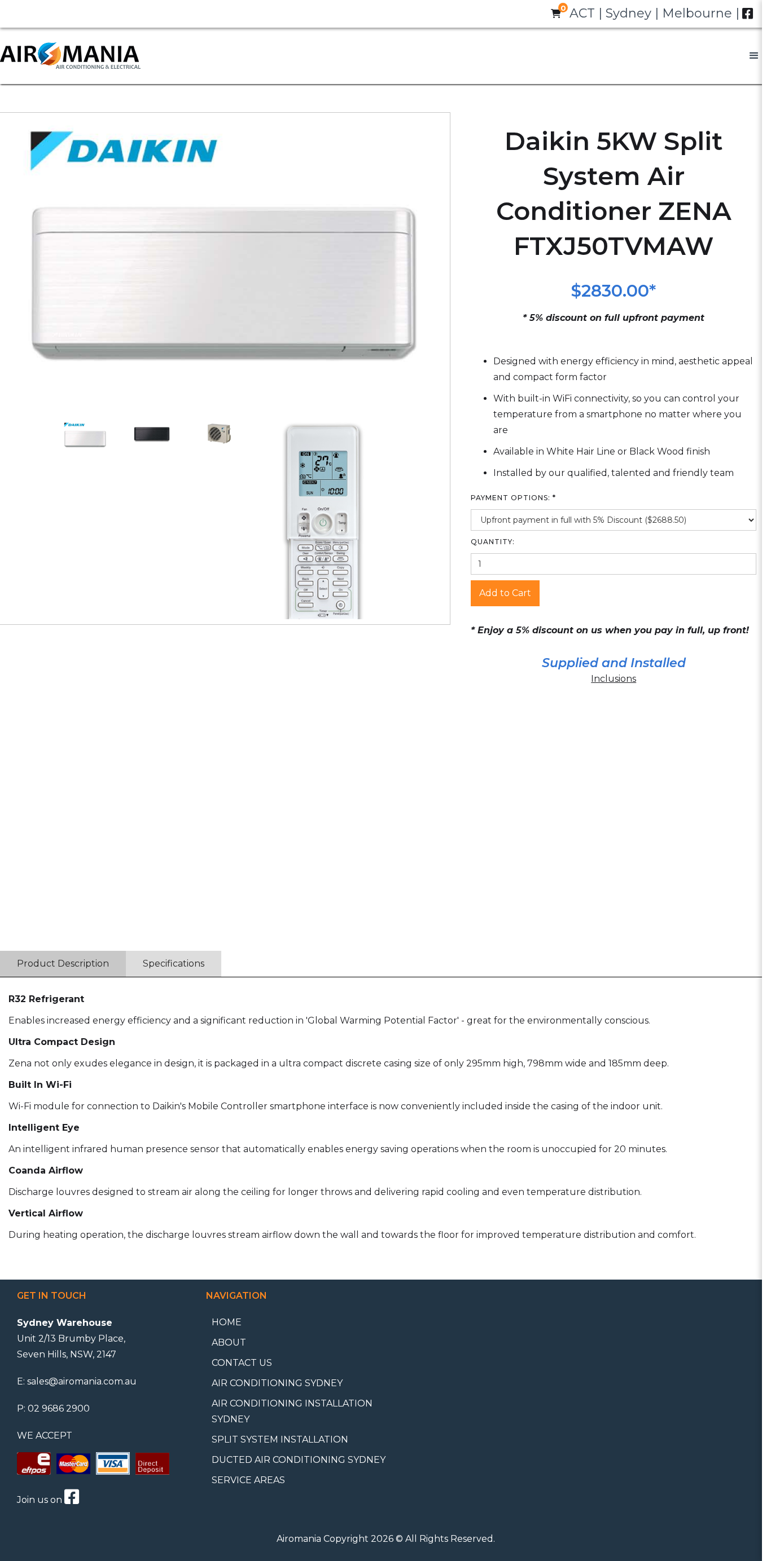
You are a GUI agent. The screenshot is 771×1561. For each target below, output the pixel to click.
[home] (70, 55)
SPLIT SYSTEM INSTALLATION (280, 1439)
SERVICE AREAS (248, 1480)
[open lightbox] (85, 435)
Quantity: (493, 541)
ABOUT (229, 1342)
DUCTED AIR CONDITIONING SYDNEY (299, 1459)
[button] (754, 56)
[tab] (63, 964)
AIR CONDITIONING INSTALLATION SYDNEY (292, 1411)
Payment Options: (513, 497)
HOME (227, 1322)
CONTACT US (242, 1362)
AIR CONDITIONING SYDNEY (277, 1383)
